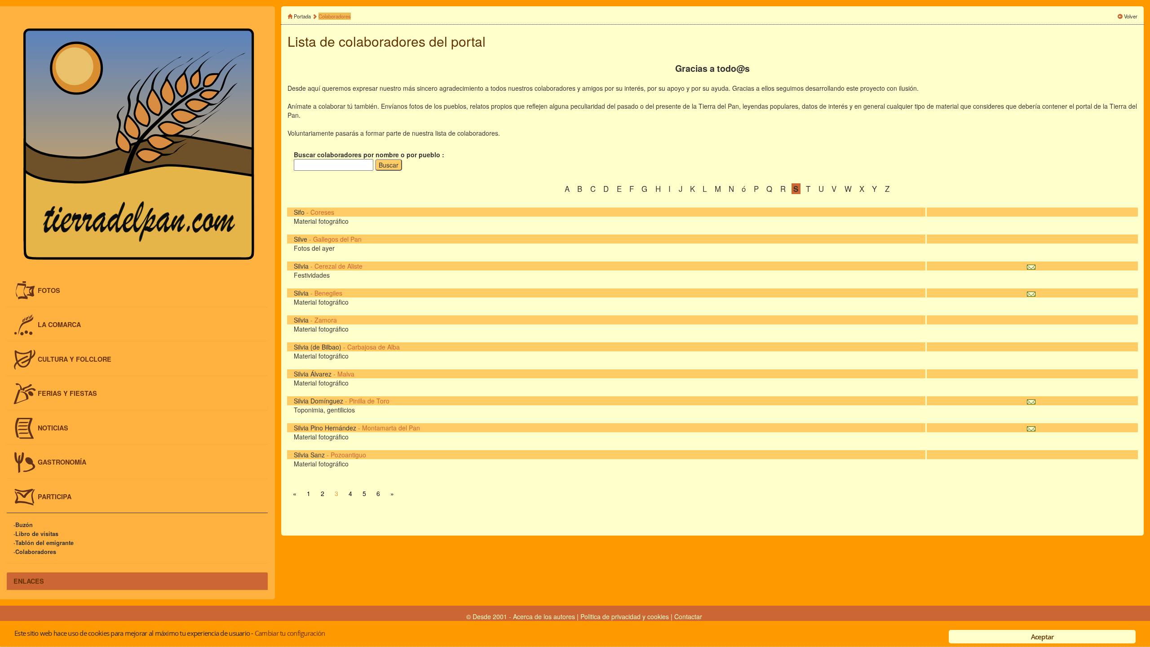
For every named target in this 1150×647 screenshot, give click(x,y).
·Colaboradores (34, 552)
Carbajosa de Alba (373, 346)
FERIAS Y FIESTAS (67, 393)
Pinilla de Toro (369, 400)
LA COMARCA (59, 324)
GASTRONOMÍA (62, 461)
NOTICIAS (53, 427)
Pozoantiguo (348, 454)
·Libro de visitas (35, 534)
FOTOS (49, 289)
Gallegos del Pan (337, 239)
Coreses (322, 212)
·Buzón (23, 525)
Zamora (325, 319)
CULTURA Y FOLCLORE (74, 358)
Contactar (688, 616)
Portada (302, 16)
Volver (1130, 16)
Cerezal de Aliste (338, 265)
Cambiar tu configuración (290, 633)
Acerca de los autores (544, 616)
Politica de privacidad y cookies (625, 616)
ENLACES (28, 580)
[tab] (137, 290)
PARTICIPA (54, 496)
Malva (345, 373)
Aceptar (1042, 636)
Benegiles (328, 292)
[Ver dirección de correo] (1031, 265)
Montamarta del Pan (391, 427)
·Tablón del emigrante (43, 543)
